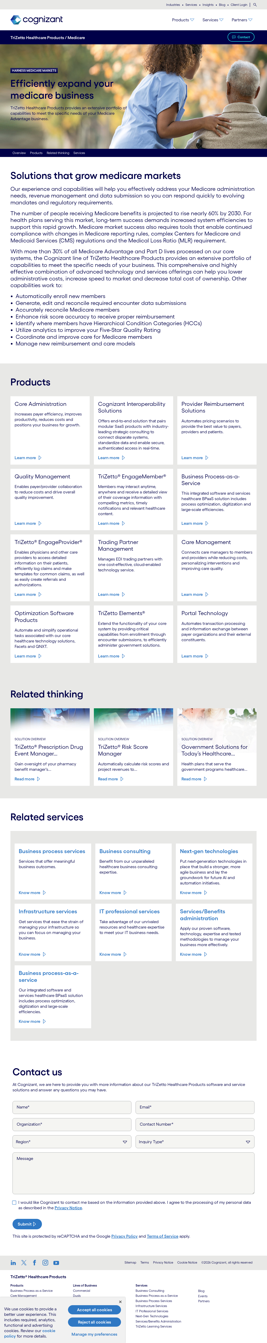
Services (79, 153)
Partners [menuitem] (239, 20)
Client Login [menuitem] (239, 4)
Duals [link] (77, 1295)
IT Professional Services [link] (152, 1311)
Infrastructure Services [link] (151, 1306)
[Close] (120, 1302)
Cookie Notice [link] (187, 1262)
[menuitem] (255, 5)
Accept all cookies (94, 1309)
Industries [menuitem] (173, 4)
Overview (19, 153)
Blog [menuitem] (222, 4)
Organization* (29, 1124)
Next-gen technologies (209, 851)
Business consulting (125, 851)
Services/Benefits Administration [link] (158, 1321)
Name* (23, 1107)
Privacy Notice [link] (163, 1262)
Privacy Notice (68, 1207)
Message (25, 1158)
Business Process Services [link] (154, 1301)
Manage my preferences (94, 1334)
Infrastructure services (48, 911)
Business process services (52, 851)
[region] (62, 1320)
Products (36, 153)
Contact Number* (157, 1124)
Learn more (25, 457)
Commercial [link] (81, 1290)
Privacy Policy (124, 1236)
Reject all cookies (94, 1322)
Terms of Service (162, 1236)
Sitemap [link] (130, 1262)
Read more (24, 779)
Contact (244, 37)
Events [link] (203, 1296)
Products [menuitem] (180, 20)
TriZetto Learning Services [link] (154, 1326)
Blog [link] (201, 1291)
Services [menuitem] (191, 4)
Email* (146, 1107)
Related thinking (58, 153)
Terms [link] (144, 1262)
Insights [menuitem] (208, 4)
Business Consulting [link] (150, 1290)
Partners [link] (204, 1301)
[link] (36, 20)
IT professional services (129, 911)
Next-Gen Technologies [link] (152, 1316)
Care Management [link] (23, 1295)
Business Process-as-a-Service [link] (31, 1290)
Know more (29, 892)
